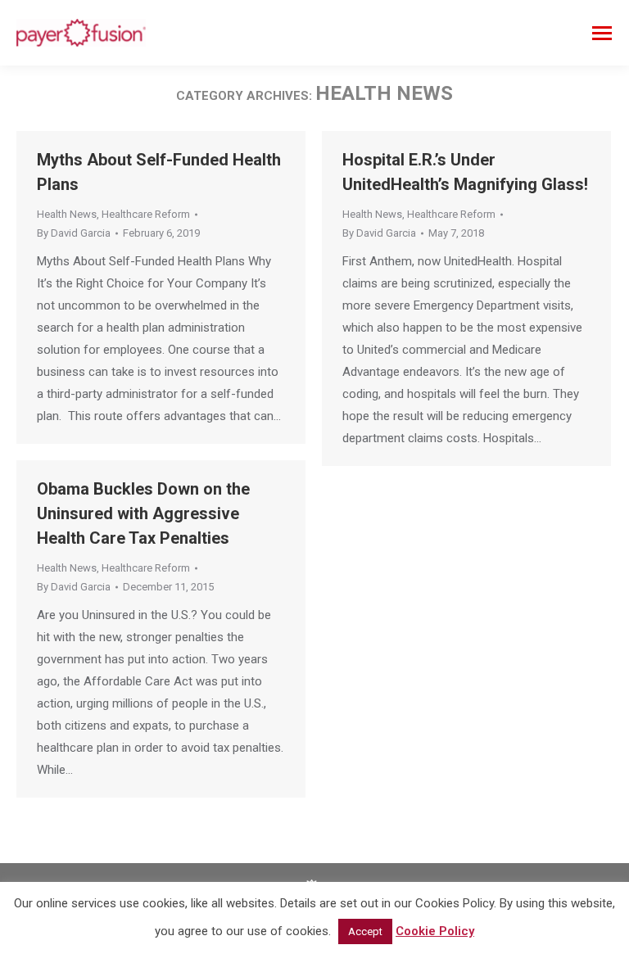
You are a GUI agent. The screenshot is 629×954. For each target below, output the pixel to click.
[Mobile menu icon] (602, 33)
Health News (67, 214)
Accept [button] (365, 931)
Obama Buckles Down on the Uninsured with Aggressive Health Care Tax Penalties (143, 513)
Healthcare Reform (146, 214)
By (74, 233)
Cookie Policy (435, 931)
